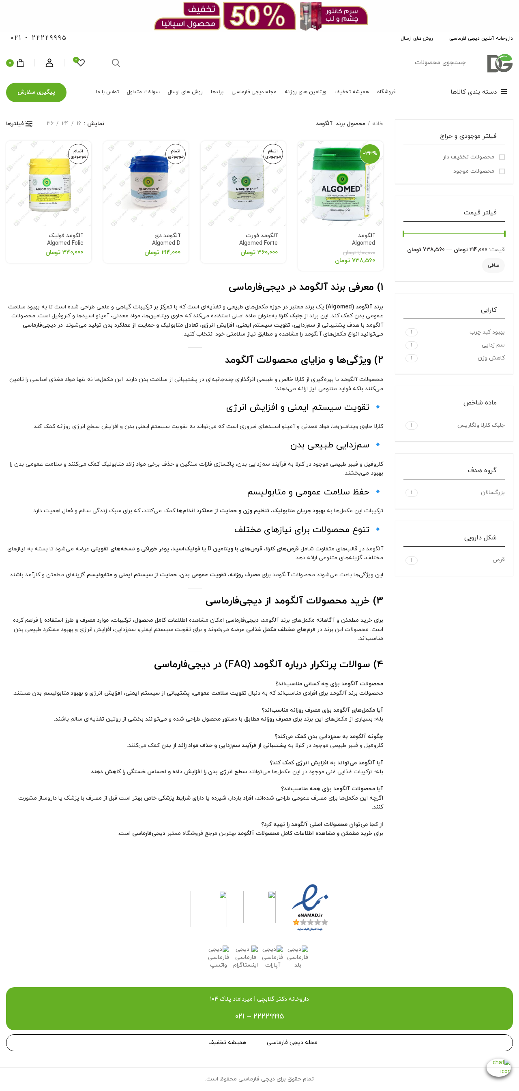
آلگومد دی (166, 239)
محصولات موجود (474, 171)
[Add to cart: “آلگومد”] (304, 154)
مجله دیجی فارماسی (292, 1042)
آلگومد (363, 239)
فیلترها (15, 124)
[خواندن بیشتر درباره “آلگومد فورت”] (207, 154)
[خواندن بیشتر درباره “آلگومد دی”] (109, 154)
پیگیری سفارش (36, 92)
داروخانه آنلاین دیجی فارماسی (481, 38)
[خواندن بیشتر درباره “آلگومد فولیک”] (12, 154)
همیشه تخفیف (227, 1042)
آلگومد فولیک (65, 239)
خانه (377, 124)
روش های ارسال (417, 38)
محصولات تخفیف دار (469, 157)
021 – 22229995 (259, 1017)
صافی (493, 265)
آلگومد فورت (258, 239)
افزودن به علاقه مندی (304, 172)
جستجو (116, 62)
